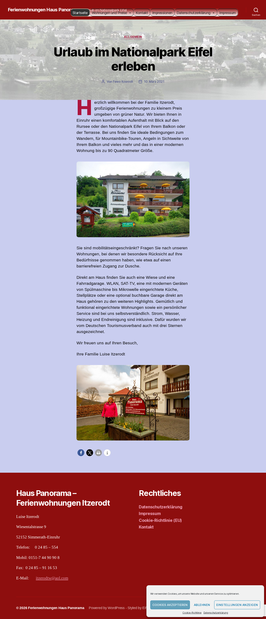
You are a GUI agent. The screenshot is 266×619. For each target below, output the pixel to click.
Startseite (80, 13)
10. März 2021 (154, 81)
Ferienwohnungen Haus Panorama (44, 9)
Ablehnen (202, 605)
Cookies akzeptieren (170, 605)
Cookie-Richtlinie (191, 612)
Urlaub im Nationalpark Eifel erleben (133, 59)
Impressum (227, 13)
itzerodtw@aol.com (52, 578)
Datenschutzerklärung (215, 612)
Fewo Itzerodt (123, 81)
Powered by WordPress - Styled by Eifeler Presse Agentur (132, 608)
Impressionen (162, 13)
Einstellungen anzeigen (237, 605)
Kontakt (142, 13)
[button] (81, 452)
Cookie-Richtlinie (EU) (160, 520)
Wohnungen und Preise (109, 13)
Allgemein (133, 37)
